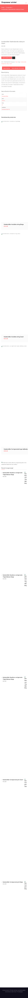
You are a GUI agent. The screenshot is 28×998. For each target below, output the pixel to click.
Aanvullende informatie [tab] (18, 68)
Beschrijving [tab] (6, 68)
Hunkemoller (23, 62)
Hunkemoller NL (6, 109)
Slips (16, 62)
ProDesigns (20, 991)
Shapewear (3, 63)
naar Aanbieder (6, 57)
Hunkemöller (5, 96)
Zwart (10, 63)
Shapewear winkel (8, 2)
